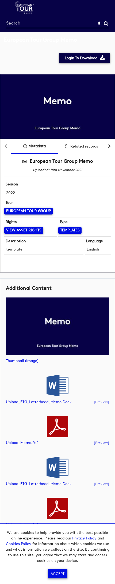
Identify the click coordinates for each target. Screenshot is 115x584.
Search (106, 23)
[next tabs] (109, 146)
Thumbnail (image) (22, 361)
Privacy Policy (84, 538)
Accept (57, 573)
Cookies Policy (18, 544)
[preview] (101, 402)
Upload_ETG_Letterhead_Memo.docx (38, 402)
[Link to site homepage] (24, 12)
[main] (57, 291)
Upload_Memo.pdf (22, 442)
